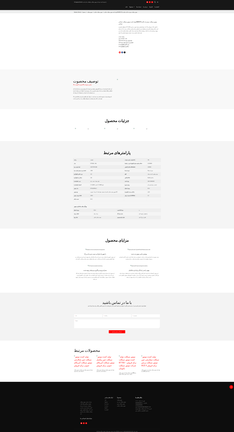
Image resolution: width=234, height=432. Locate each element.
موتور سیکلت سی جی (121, 402)
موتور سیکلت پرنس (121, 403)
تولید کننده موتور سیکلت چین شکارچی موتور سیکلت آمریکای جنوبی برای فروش (83, 370)
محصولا (84, 12)
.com (150, 406)
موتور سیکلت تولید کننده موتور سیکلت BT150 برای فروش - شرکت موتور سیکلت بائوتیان (127, 373)
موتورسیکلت (89, 12)
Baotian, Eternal (77, 12)
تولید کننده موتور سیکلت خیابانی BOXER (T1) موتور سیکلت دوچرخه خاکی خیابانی (120, 12)
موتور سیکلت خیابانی (98, 12)
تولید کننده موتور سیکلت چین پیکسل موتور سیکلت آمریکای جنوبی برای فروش (105, 370)
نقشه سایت (135, 431)
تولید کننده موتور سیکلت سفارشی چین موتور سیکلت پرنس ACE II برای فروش (150, 370)
